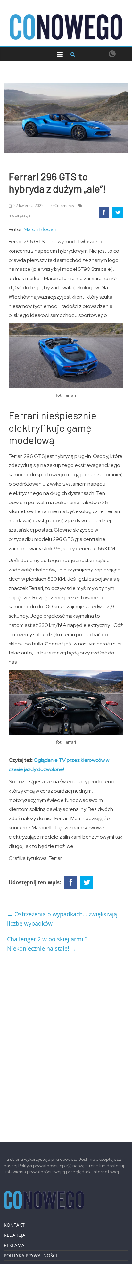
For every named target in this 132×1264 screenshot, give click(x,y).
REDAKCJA (14, 1235)
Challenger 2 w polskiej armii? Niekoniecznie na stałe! (47, 943)
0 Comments (62, 205)
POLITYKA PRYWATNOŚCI (30, 1255)
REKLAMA (14, 1245)
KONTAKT (14, 1225)
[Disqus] (66, 1044)
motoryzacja (20, 215)
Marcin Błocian (40, 229)
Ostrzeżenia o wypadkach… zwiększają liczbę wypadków (62, 918)
